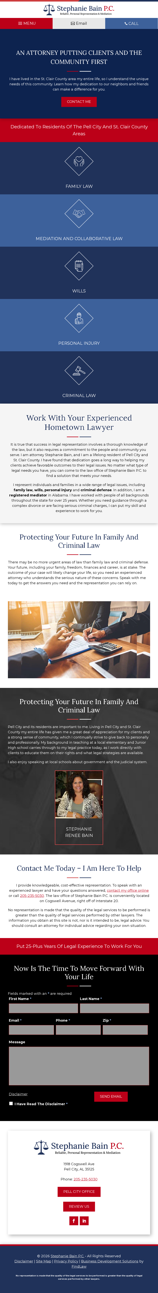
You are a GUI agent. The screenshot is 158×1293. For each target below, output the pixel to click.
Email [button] (81, 23)
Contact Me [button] (79, 102)
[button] (26, 22)
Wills (79, 291)
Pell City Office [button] (79, 1192)
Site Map (43, 1261)
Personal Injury (79, 343)
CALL (134, 23)
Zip (107, 1020)
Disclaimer (18, 1094)
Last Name (91, 999)
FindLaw (79, 1266)
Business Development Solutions (109, 1261)
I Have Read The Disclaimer (41, 1104)
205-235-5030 (32, 896)
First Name (20, 999)
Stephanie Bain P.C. (67, 1256)
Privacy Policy (66, 1261)
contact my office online (128, 890)
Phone (63, 1020)
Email (15, 1020)
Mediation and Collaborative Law (79, 238)
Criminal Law (79, 395)
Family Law (79, 186)
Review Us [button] (79, 1206)
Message (17, 1042)
